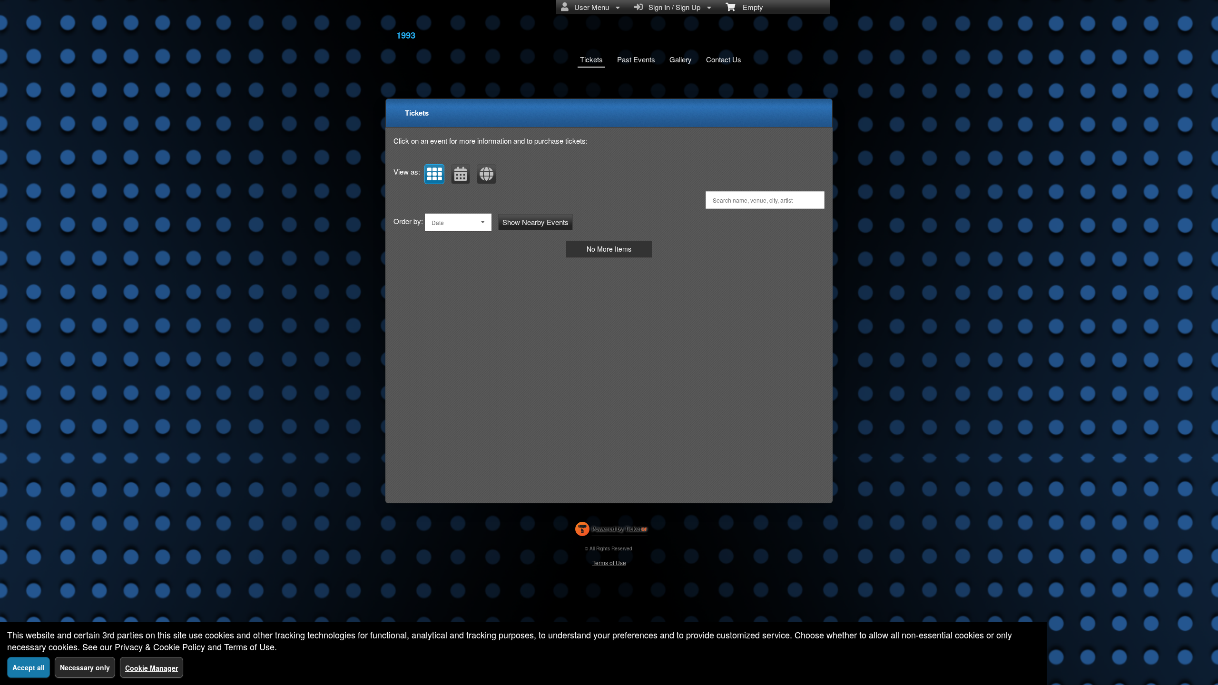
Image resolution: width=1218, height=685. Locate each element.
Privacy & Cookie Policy (160, 646)
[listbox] (458, 222)
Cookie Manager (151, 668)
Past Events (636, 59)
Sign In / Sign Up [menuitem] (672, 7)
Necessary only (85, 667)
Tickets (591, 59)
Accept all (28, 667)
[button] (434, 174)
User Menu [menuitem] (590, 7)
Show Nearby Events (535, 222)
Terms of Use (609, 562)
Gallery (680, 59)
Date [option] (438, 222)
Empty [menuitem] (749, 7)
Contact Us (723, 59)
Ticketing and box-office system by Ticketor (611, 531)
